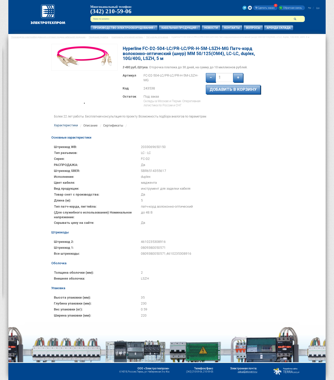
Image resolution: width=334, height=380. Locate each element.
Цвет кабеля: (64, 183)
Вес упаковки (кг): (68, 309)
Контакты (232, 27)
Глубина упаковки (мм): (73, 303)
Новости (211, 27)
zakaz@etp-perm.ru (247, 371)
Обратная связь (292, 7)
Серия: (59, 159)
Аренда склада (279, 27)
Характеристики (66, 125)
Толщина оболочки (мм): (74, 273)
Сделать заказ (267, 7)
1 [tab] (84, 108)
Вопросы (253, 27)
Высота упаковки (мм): (72, 297)
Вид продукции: (66, 189)
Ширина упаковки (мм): (72, 315)
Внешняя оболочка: (69, 278)
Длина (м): (62, 200)
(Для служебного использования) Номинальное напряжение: (93, 214)
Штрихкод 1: (64, 248)
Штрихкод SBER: (67, 171)
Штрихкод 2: (64, 242)
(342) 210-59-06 (111, 11)
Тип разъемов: (65, 153)
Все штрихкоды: (67, 254)
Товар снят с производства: (76, 194)
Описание (90, 125)
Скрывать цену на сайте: (74, 223)
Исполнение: (64, 177)
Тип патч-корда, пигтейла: (75, 206)
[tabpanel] (84, 74)
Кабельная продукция (178, 27)
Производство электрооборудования (123, 27)
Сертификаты (113, 125)
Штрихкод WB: (65, 147)
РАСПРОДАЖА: (66, 165)
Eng (318, 8)
